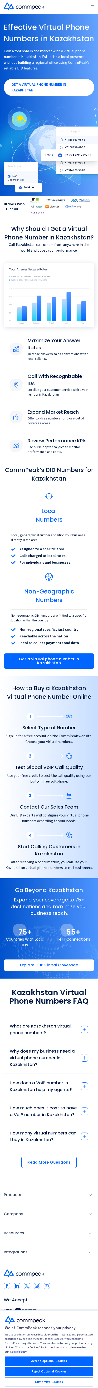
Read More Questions (49, 1162)
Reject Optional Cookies (49, 1371)
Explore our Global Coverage (49, 965)
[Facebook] (7, 1286)
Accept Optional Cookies (49, 1361)
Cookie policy (18, 1352)
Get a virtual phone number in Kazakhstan (49, 661)
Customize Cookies (49, 1382)
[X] (27, 1286)
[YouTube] (47, 1286)
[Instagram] (37, 1286)
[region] (49, 1349)
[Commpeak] (24, 6)
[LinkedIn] (17, 1286)
